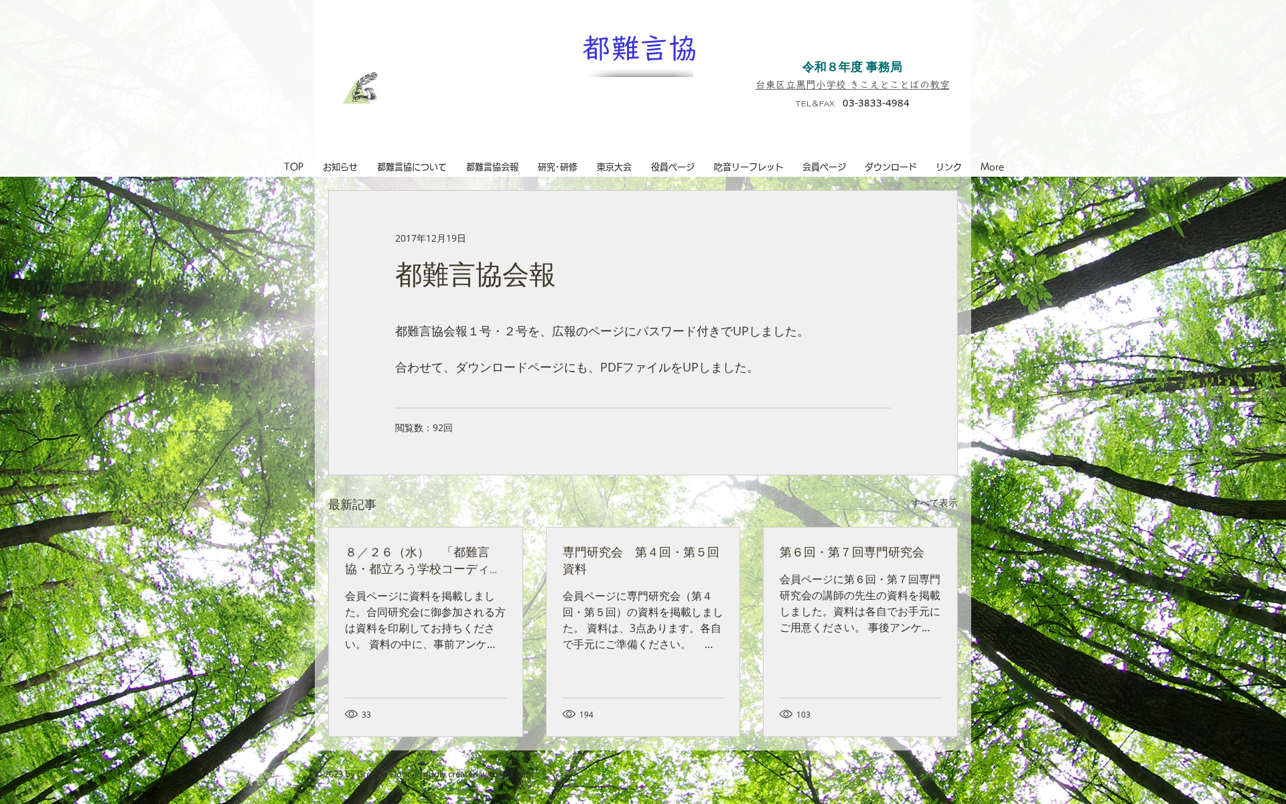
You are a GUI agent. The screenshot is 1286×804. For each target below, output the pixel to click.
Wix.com (517, 774)
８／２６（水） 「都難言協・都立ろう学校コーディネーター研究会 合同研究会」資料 (423, 560)
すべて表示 (934, 502)
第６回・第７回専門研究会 (852, 552)
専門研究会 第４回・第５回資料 (641, 560)
